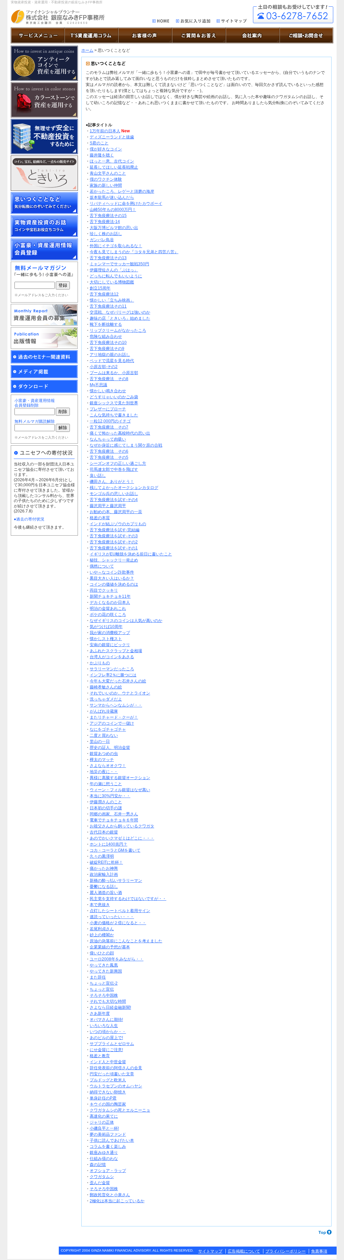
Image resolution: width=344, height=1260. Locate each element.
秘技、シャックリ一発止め (114, 560)
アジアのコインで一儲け (112, 723)
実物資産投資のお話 (44, 226)
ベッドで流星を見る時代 (112, 360)
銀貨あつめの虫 (104, 753)
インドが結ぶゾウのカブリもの (118, 524)
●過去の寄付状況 (29, 519)
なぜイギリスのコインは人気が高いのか (126, 620)
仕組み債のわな (104, 1158)
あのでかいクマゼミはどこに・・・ (122, 838)
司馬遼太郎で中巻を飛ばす (114, 469)
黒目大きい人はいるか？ (112, 578)
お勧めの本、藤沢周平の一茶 (116, 511)
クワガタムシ (102, 1176)
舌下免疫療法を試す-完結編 (114, 530)
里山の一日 (100, 741)
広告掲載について (244, 1251)
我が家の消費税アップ (110, 632)
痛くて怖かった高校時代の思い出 (120, 433)
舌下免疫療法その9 (107, 348)
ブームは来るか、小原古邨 (114, 372)
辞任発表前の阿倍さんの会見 (116, 1068)
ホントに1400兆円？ (108, 844)
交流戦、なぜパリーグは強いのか (120, 312)
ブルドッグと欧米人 (108, 1080)
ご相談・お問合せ (293, 14)
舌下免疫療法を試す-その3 (114, 536)
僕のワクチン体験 (106, 179)
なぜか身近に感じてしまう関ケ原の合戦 (126, 445)
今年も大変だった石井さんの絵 (118, 681)
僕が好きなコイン (106, 149)
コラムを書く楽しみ (108, 1146)
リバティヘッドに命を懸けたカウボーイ (126, 203)
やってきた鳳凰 (104, 965)
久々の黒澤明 (102, 856)
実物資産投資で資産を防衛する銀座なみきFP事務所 (57, 17)
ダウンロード (44, 386)
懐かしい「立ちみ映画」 (112, 300)
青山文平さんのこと (108, 173)
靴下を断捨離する (106, 324)
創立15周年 (100, 288)
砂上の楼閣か (102, 935)
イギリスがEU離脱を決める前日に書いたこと (131, 554)
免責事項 (319, 1251)
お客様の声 (145, 35)
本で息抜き (100, 904)
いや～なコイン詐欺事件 (112, 572)
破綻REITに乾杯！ (106, 862)
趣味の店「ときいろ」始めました (120, 318)
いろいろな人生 (104, 1025)
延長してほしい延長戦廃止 (114, 167)
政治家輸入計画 (104, 874)
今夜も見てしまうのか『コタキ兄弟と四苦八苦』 (134, 252)
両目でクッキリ (104, 590)
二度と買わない (104, 735)
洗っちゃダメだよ (106, 699)
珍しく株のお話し (106, 233)
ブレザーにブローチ (108, 409)
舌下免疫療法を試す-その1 (114, 548)
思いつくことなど (44, 203)
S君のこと (99, 143)
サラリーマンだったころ (112, 669)
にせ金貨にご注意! (106, 1049)
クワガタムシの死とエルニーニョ (120, 1110)
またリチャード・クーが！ (114, 717)
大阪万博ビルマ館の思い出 (114, 227)
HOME (161, 21)
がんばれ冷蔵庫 (104, 711)
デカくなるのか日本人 (110, 602)
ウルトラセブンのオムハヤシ (116, 1086)
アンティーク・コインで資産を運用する (44, 63)
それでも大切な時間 (108, 1001)
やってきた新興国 (106, 971)
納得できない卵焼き (108, 1092)
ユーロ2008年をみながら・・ (116, 959)
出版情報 (44, 338)
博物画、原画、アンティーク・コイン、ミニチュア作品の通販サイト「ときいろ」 (44, 173)
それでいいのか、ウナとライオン (120, 693)
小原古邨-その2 (104, 366)
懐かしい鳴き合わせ (108, 391)
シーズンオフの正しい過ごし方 (118, 463)
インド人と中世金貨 (108, 1062)
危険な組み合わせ (106, 336)
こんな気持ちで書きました (114, 415)
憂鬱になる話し (104, 886)
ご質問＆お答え (199, 35)
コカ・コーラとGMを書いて (115, 850)
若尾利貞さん (102, 929)
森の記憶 (98, 1164)
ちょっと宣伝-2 (104, 983)
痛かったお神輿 (104, 868)
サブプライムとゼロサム (112, 1043)
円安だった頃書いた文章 (112, 1074)
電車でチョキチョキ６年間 (114, 820)
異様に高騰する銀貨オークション (120, 777)
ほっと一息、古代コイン (112, 161)
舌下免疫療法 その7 (109, 427)
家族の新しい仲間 (106, 185)
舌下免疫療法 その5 (109, 457)
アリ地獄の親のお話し (110, 354)
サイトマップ (232, 22)
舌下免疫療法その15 (108, 215)
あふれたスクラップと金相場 (116, 650)
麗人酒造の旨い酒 (106, 892)
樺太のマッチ (102, 759)
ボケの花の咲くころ (108, 614)
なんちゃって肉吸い (108, 439)
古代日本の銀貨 (104, 832)
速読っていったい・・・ (112, 916)
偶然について (102, 566)
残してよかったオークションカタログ (124, 487)
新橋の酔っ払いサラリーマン (116, 880)
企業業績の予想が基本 (110, 947)
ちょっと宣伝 (102, 989)
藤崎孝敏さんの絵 (106, 687)
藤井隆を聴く (102, 155)
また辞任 (98, 977)
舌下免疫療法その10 (108, 342)
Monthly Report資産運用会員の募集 (44, 315)
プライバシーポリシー (285, 1251)
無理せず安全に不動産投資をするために (44, 136)
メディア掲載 (44, 371)
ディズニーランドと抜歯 (112, 137)
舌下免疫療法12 (104, 294)
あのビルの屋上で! (106, 1037)
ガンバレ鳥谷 (102, 239)
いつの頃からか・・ (108, 1031)
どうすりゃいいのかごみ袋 (114, 397)
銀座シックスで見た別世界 (114, 403)
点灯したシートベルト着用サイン (120, 910)
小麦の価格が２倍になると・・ (118, 922)
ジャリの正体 (102, 1122)
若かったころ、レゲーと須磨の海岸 (122, 191)
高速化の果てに (104, 1116)
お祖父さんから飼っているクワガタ (122, 826)
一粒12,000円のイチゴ (110, 421)
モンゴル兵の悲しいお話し (114, 493)
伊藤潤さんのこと (106, 802)
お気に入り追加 (193, 22)
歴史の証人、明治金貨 (110, 747)
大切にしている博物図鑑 (112, 282)
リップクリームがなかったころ (118, 330)
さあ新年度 (100, 1013)
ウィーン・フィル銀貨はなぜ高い (120, 790)
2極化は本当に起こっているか (117, 1201)
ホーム (87, 50)
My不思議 (98, 385)
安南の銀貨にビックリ (110, 644)
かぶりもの (100, 663)
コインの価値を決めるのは (114, 584)
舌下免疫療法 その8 (109, 378)
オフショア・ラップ (108, 1170)
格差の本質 (100, 517)
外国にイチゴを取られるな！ (116, 245)
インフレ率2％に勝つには (113, 675)
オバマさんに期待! (106, 1019)
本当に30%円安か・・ (110, 796)
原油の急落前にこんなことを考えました (126, 941)
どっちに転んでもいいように (116, 276)
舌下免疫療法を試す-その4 (114, 499)
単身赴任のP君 (103, 1098)
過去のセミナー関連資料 (44, 357)
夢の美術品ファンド (108, 1134)
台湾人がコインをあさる (112, 657)
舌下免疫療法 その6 (109, 451)
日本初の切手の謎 (106, 808)
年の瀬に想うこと (106, 783)
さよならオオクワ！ (108, 765)
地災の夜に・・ (104, 771)
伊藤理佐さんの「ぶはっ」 (114, 270)
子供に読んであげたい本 (112, 1140)
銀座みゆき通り (104, 1152)
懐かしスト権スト (106, 638)
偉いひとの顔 (102, 953)
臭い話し (98, 475)
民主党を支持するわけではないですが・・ (128, 898)
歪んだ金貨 (100, 1182)
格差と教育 (100, 1055)
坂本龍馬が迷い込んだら (112, 197)
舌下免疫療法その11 (108, 306)
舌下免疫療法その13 (108, 258)
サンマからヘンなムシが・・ (116, 705)
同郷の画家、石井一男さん (114, 814)
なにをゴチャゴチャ (108, 729)
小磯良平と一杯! (104, 1128)
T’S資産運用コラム (91, 35)
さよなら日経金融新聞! (110, 1007)
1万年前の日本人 (105, 131)
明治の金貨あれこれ (108, 608)
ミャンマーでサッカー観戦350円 (119, 264)
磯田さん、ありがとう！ (112, 481)
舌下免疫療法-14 (105, 221)
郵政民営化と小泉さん (110, 1194)
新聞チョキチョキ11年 (110, 596)
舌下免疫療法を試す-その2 (114, 542)
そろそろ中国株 (104, 995)
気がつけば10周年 (106, 626)
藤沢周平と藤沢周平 (108, 505)
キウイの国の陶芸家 (108, 1104)
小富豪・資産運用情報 (44, 249)
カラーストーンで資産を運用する (44, 100)
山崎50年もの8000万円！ (113, 209)
